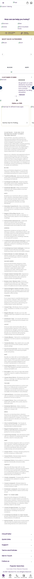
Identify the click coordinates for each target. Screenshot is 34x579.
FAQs (15, 569)
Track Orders (9, 569)
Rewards (19, 569)
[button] (17, 534)
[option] (17, 6)
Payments (25, 569)
